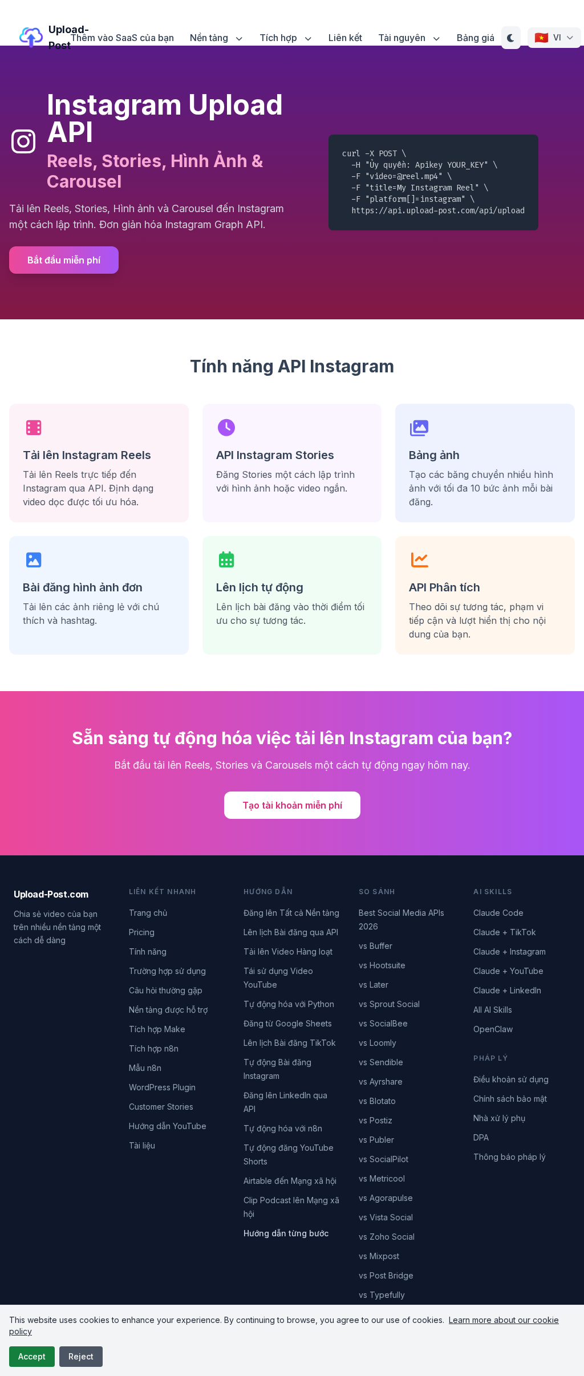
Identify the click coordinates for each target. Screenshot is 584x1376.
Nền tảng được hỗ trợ (168, 1009)
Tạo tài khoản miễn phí (292, 805)
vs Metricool (382, 1178)
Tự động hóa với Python (289, 1004)
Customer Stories (161, 1106)
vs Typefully (382, 1295)
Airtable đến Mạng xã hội (290, 1181)
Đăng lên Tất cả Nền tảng (291, 913)
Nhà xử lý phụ (499, 1118)
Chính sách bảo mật (510, 1098)
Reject (81, 1356)
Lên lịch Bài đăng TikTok (290, 1043)
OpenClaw (493, 1029)
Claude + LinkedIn (507, 990)
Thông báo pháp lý (509, 1157)
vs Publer (376, 1139)
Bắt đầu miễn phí (63, 260)
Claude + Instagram (509, 951)
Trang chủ (148, 913)
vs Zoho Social (387, 1236)
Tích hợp (279, 37)
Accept (32, 1356)
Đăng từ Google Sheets (288, 1023)
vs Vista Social (386, 1217)
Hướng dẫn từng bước (286, 1233)
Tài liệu (142, 1145)
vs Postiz (375, 1120)
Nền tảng (210, 37)
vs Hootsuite (382, 965)
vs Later (373, 984)
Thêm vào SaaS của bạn (122, 37)
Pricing (142, 932)
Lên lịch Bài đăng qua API (291, 932)
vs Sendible (381, 1062)
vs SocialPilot (383, 1159)
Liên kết (345, 37)
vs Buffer (375, 946)
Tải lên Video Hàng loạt (288, 951)
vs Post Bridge (386, 1275)
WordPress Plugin (162, 1087)
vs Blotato (377, 1101)
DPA (481, 1137)
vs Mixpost (379, 1256)
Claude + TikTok (504, 932)
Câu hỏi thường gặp (165, 990)
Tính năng (148, 951)
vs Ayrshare (381, 1081)
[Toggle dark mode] (511, 37)
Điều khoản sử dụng (511, 1079)
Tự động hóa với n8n (283, 1128)
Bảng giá (475, 37)
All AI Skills (492, 1009)
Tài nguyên (403, 37)
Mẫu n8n (145, 1068)
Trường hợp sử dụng (167, 971)
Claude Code (498, 913)
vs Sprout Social (389, 1004)
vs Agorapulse (386, 1198)
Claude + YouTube (508, 971)
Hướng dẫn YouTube (167, 1126)
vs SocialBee (383, 1023)
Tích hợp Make (157, 1029)
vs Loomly (377, 1043)
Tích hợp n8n (154, 1048)
